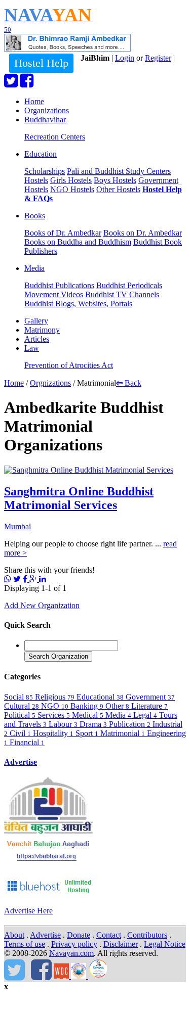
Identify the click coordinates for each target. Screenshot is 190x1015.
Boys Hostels (115, 180)
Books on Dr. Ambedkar (142, 232)
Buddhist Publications (59, 285)
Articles (36, 339)
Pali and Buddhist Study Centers (119, 171)
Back (128, 383)
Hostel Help (41, 63)
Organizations (46, 110)
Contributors (147, 935)
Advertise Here (28, 910)
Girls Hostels (71, 180)
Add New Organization (42, 605)
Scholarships (44, 171)
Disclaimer (120, 944)
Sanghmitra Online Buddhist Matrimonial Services (79, 498)
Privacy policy (74, 944)
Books (34, 215)
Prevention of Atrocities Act (68, 365)
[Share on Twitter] (17, 579)
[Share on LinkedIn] (42, 579)
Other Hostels (118, 189)
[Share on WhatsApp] (7, 579)
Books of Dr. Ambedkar (62, 232)
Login (124, 58)
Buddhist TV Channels (122, 294)
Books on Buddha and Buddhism (77, 242)
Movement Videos (53, 294)
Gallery (36, 320)
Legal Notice (164, 944)
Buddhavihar (45, 119)
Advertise (20, 762)
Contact (108, 935)
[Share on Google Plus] (34, 579)
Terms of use (24, 944)
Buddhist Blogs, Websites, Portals (78, 303)
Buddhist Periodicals (129, 285)
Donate (78, 935)
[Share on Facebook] (26, 579)
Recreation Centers (54, 136)
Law (31, 348)
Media (34, 268)
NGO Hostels (72, 189)
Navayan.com (71, 953)
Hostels (36, 180)
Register (158, 58)
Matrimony (42, 330)
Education (40, 154)
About (14, 935)
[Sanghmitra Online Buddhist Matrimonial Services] (88, 470)
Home (34, 101)
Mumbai (17, 526)
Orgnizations (50, 383)
